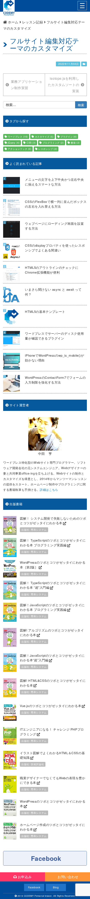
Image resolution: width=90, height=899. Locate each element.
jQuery (13, 142)
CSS (31, 142)
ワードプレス (18, 136)
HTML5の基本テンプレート (45, 311)
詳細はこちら (49, 489)
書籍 (75, 142)
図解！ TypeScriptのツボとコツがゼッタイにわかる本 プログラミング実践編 (53, 542)
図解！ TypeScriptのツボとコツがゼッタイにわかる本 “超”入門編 (53, 585)
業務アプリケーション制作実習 (26, 84)
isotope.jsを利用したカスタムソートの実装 (63, 84)
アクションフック (19, 148)
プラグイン (68, 136)
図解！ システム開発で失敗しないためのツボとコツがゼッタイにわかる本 (53, 520)
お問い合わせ (67, 876)
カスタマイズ (44, 136)
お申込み (24, 876)
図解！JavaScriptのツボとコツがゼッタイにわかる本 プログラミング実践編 (52, 607)
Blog (56, 887)
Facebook (46, 858)
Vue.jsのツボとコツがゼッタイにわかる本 (50, 705)
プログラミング (53, 142)
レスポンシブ (47, 148)
